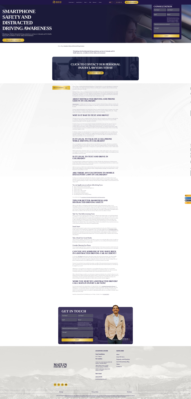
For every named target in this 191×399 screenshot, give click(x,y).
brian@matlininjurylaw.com (101, 379)
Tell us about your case (13, 40)
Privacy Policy (95, 392)
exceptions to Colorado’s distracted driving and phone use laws (93, 197)
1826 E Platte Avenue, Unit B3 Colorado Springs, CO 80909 (102, 366)
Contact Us (119, 366)
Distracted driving (76, 104)
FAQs (90, 2)
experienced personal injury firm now (108, 286)
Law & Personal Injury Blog (122, 362)
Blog (62, 46)
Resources (94, 2)
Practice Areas (71, 2)
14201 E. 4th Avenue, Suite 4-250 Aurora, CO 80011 (103, 369)
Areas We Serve (79, 2)
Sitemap (61, 392)
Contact (100, 2)
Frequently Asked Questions (123, 359)
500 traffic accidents (113, 229)
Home (59, 46)
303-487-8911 (106, 294)
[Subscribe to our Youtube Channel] (66, 384)
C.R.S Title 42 (80, 256)
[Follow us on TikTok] (62, 384)
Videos (118, 364)
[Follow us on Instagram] (58, 384)
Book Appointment (131, 2)
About (85, 2)
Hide (66, 88)
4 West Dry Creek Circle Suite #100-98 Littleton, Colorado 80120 (104, 362)
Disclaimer (129, 392)
